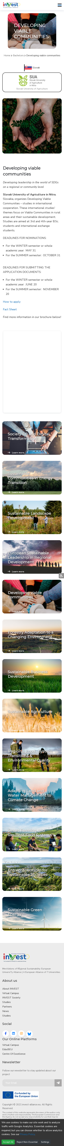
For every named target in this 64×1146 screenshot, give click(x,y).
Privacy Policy (27, 1134)
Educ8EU (7, 1049)
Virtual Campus (10, 993)
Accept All (8, 1142)
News (5, 1011)
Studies (6, 1002)
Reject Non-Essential (27, 1142)
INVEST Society (11, 997)
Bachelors (18, 55)
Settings (45, 1142)
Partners (7, 1006)
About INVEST (10, 988)
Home (7, 55)
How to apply (12, 302)
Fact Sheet (10, 309)
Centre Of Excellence (13, 1054)
